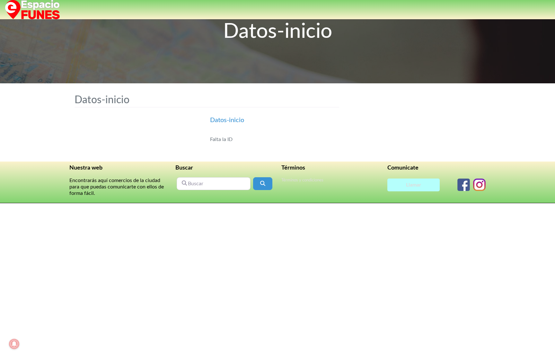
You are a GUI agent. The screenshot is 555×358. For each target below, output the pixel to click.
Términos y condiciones (302, 180)
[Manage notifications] (14, 344)
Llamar (413, 184)
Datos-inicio (227, 120)
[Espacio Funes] (32, 9)
